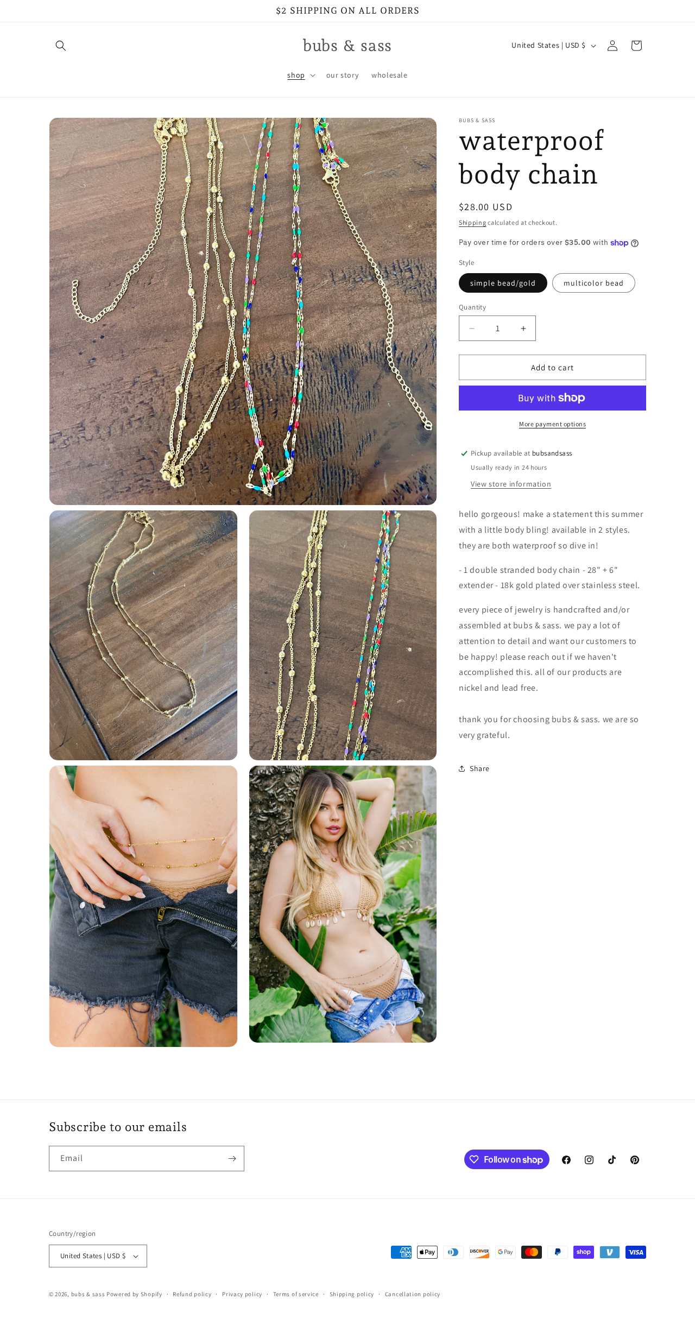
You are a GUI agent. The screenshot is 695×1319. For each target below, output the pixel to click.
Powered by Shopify (134, 1294)
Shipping (472, 222)
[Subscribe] (232, 1158)
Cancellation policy (412, 1294)
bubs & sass (88, 1294)
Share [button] (480, 768)
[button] (61, 46)
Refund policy (192, 1294)
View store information (511, 484)
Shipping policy (352, 1294)
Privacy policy (242, 1294)
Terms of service (296, 1294)
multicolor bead (594, 283)
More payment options (552, 424)
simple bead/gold (503, 283)
